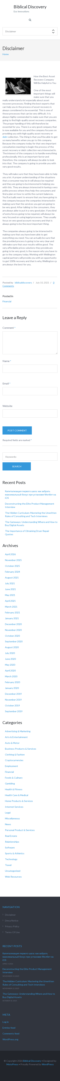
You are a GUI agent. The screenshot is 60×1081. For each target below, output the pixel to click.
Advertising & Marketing (17, 731)
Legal (7, 812)
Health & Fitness (13, 789)
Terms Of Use (12, 932)
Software (10, 847)
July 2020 (10, 653)
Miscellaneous (12, 818)
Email (5, 383)
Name (6, 360)
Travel (8, 865)
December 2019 (13, 693)
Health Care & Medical (16, 795)
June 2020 (10, 658)
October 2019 (12, 705)
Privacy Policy (12, 926)
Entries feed (8, 1027)
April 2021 (10, 600)
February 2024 (12, 571)
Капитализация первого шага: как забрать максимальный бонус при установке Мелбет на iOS (30, 494)
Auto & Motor (12, 742)
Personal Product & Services (20, 830)
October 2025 (12, 565)
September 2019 (13, 711)
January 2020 (12, 688)
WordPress (48, 1064)
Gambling (10, 783)
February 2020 (12, 682)
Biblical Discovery (32, 1060)
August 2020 (12, 647)
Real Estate (11, 835)
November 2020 (13, 630)
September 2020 (13, 641)
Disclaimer (10, 914)
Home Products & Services (19, 801)
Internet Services (14, 806)
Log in (5, 1021)
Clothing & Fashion (15, 754)
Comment (8, 327)
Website (7, 405)
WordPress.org (10, 1039)
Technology (11, 859)
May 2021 (10, 595)
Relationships (12, 841)
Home (5, 54)
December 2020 (13, 624)
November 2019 (13, 699)
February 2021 (12, 612)
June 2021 (10, 589)
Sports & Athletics (14, 853)
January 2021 (12, 618)
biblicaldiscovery (23, 282)
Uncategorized (12, 870)
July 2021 (10, 583)
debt (5, 136)
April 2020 (10, 670)
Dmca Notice (11, 920)
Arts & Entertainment (16, 737)
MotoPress (12, 1064)
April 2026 (10, 554)
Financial (6, 301)
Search (16, 466)
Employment (11, 766)
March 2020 (11, 676)
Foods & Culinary (13, 777)
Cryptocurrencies (14, 760)
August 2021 (12, 577)
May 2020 (10, 664)
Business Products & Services (20, 748)
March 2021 (11, 606)
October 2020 (12, 635)
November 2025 (13, 560)
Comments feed (10, 1033)
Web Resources (13, 876)
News (8, 824)
